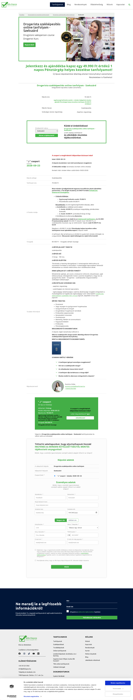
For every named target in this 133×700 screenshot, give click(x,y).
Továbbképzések (58, 647)
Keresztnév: (71, 494)
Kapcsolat (120, 4)
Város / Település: (73, 524)
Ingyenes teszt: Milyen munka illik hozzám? (64, 660)
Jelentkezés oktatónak (92, 660)
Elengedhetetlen (118, 694)
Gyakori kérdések (58, 676)
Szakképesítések (58, 644)
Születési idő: (71, 509)
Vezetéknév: (39, 494)
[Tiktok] (29, 654)
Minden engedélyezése (118, 683)
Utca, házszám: (40, 532)
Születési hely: (39, 509)
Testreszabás (117, 688)
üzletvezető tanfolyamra (86, 219)
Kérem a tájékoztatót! (46, 135)
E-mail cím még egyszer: (75, 539)
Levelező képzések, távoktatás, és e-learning (65, 655)
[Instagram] (24, 654)
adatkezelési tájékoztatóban (86, 612)
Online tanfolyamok (59, 651)
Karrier (87, 651)
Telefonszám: (71, 532)
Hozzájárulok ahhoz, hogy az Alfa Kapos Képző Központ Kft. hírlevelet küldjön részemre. (63, 560)
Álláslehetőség (96, 4)
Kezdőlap (21, 14)
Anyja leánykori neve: (41, 502)
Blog (69, 4)
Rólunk (110, 4)
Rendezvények (80, 4)
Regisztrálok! (29, 45)
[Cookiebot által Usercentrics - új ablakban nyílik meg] (12, 696)
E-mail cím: (38, 539)
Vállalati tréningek (59, 667)
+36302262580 (70, 388)
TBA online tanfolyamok (61, 664)
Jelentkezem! (80, 418)
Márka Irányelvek (90, 654)
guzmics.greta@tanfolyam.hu (75, 386)
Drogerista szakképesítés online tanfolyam (63, 14)
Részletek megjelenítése (31, 696)
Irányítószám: (39, 524)
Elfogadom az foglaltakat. (85, 612)
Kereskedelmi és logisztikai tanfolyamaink (38, 14)
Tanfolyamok (57, 4)
